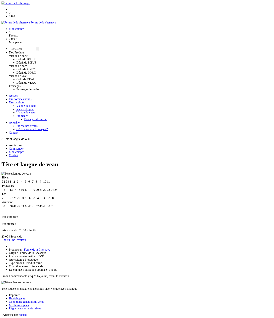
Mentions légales (19, 305)
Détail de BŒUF (26, 62)
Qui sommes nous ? (20, 99)
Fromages (15, 86)
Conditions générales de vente (26, 301)
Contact (13, 132)
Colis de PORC (25, 69)
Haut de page (17, 298)
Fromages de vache (27, 89)
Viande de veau (18, 75)
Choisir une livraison (13, 239)
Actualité (14, 122)
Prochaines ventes (26, 125)
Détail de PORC (26, 72)
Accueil (13, 95)
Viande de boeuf (18, 55)
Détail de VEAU (26, 82)
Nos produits (16, 102)
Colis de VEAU (25, 79)
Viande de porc (18, 65)
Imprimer (14, 295)
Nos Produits (16, 52)
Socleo (23, 314)
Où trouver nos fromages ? (32, 129)
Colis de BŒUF (25, 59)
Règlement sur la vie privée (25, 308)
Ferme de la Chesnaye (37, 249)
